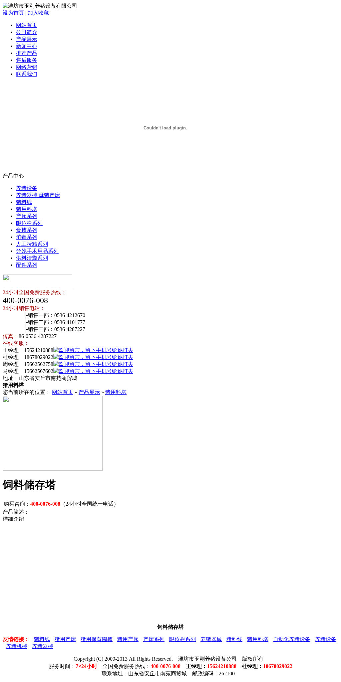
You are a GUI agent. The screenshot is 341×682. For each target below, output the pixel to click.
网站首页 (26, 25)
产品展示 (26, 39)
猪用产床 (65, 639)
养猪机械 (16, 646)
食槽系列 (26, 230)
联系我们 (26, 74)
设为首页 (13, 13)
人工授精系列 (32, 244)
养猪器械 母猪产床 (38, 195)
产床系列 (26, 216)
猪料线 (24, 202)
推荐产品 (26, 53)
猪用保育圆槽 (97, 639)
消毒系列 (26, 237)
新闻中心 (26, 46)
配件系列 (26, 265)
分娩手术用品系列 (37, 251)
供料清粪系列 (32, 258)
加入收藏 (38, 13)
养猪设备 (26, 188)
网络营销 (26, 67)
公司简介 (26, 32)
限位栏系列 (29, 223)
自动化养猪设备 (291, 639)
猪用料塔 (26, 209)
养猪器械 (211, 639)
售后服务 (26, 60)
